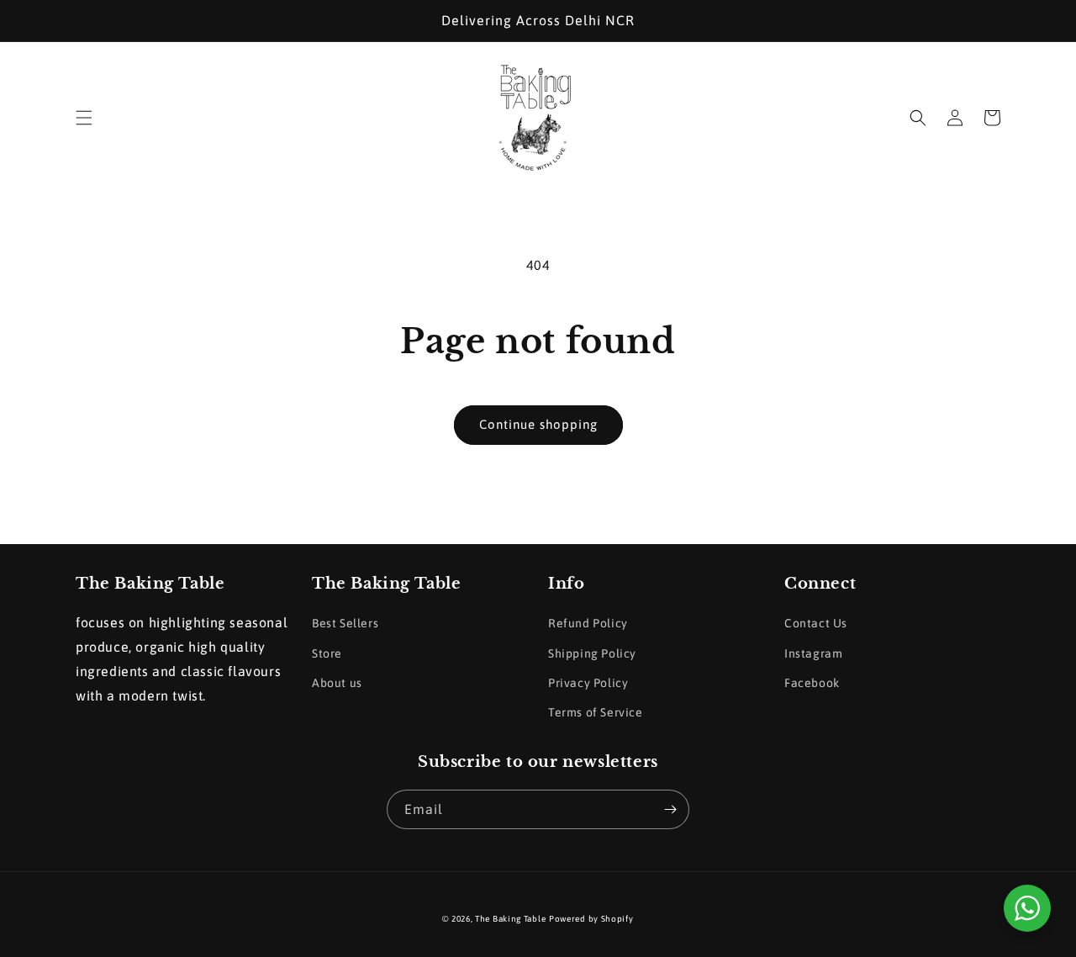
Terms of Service (595, 712)
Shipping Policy (592, 653)
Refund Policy (588, 623)
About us (337, 683)
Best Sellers (345, 623)
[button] (84, 117)
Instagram (813, 653)
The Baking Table (510, 918)
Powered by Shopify (591, 918)
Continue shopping (538, 424)
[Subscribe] (669, 809)
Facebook (812, 683)
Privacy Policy (588, 683)
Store (327, 653)
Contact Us (815, 623)
